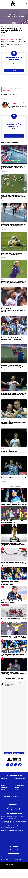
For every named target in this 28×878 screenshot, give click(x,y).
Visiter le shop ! (14, 849)
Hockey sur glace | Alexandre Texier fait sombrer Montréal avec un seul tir (14, 619)
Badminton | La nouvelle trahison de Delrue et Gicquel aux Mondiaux (14, 478)
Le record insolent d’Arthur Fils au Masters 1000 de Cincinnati (13, 338)
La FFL (15, 103)
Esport (17, 783)
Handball (18, 787)
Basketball (4, 792)
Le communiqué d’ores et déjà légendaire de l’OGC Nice (11, 254)
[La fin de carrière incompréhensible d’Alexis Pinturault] (14, 646)
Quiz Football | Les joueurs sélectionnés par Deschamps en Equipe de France (12, 583)
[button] (26, 3)
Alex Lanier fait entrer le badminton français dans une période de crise (13, 393)
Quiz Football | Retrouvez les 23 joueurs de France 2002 (12, 521)
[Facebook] (23, 102)
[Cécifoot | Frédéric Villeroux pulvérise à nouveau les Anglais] (14, 353)
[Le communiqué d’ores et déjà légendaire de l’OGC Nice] (14, 241)
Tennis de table (19, 785)
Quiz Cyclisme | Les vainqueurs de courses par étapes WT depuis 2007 (13, 637)
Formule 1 (4, 781)
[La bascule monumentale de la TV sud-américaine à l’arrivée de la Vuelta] (14, 154)
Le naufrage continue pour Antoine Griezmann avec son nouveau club (13, 281)
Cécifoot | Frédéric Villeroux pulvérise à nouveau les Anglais (12, 366)
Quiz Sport (5, 26)
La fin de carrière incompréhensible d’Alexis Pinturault (13, 655)
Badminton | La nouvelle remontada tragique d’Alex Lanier (13, 450)
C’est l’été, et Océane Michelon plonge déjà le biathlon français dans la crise (14, 503)
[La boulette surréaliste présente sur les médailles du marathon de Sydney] (14, 212)
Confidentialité (5, 859)
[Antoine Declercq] (5, 104)
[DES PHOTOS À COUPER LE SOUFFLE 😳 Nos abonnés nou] (14, 711)
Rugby (3, 789)
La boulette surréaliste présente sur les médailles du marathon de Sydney (13, 226)
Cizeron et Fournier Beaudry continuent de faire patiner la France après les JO (13, 674)
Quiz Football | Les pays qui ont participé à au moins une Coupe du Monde (13, 544)
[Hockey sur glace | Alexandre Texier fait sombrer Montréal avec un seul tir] (14, 610)
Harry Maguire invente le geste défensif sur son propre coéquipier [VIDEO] (13, 197)
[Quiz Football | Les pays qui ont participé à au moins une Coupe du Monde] (14, 533)
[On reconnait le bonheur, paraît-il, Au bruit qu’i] (14, 695)
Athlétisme (3, 222)
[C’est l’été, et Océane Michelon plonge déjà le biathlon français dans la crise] (14, 495)
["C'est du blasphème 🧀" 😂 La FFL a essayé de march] (14, 743)
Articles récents (10, 98)
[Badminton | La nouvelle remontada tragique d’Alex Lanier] (14, 438)
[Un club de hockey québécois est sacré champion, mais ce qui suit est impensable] (14, 554)
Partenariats (18, 859)
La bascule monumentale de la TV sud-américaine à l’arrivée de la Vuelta (13, 167)
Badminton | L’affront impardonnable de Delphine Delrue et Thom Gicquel (13, 422)
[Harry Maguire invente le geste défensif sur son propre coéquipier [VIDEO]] (14, 183)
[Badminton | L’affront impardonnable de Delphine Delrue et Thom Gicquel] (14, 408)
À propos (4, 98)
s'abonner (14, 70)
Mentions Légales (19, 857)
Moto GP (3, 783)
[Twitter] (25, 102)
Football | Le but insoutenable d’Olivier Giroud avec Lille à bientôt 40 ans (13, 310)
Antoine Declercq (12, 102)
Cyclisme (3, 164)
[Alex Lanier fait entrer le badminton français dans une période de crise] (14, 381)
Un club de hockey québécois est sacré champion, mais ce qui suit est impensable (13, 564)
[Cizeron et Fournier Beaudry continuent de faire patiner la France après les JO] (14, 664)
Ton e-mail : (14, 63)
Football (3, 193)
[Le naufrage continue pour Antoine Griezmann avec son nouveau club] (14, 269)
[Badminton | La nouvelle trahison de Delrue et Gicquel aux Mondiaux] (14, 465)
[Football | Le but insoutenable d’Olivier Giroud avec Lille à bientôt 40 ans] (14, 296)
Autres (2, 391)
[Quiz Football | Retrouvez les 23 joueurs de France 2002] (14, 513)
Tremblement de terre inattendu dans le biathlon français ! (13, 601)
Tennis (2, 336)
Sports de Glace (15, 26)
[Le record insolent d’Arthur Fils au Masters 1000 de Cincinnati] (14, 325)
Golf (16, 789)
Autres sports (19, 792)
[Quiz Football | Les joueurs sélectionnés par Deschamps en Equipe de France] (14, 573)
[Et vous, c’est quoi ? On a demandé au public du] (14, 727)
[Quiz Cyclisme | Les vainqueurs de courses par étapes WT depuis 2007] (14, 628)
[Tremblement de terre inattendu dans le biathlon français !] (14, 593)
